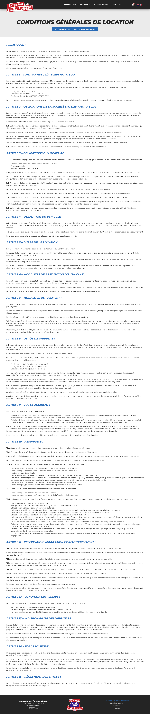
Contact (117, 5)
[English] (138, 4)
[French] (141, 4)
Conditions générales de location (116, 700)
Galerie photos (101, 5)
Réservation (70, 5)
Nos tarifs (85, 5)
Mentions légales (116, 703)
